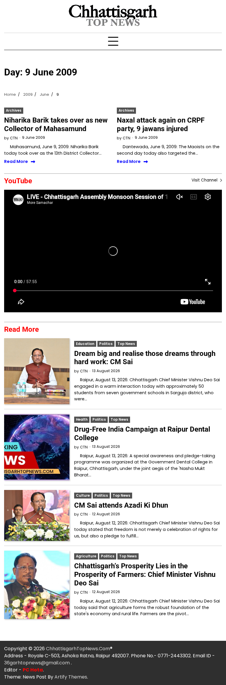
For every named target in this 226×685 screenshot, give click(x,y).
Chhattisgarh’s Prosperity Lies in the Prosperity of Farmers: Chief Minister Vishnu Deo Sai (144, 574)
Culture (83, 495)
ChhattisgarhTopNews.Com (78, 648)
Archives (13, 110)
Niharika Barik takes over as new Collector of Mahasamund (56, 124)
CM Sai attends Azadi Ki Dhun (121, 505)
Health (82, 419)
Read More (16, 161)
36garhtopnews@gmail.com (37, 662)
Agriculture (86, 556)
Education (85, 343)
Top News (126, 343)
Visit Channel (205, 180)
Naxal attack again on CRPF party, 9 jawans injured (161, 124)
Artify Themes (70, 677)
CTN (14, 138)
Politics (106, 343)
